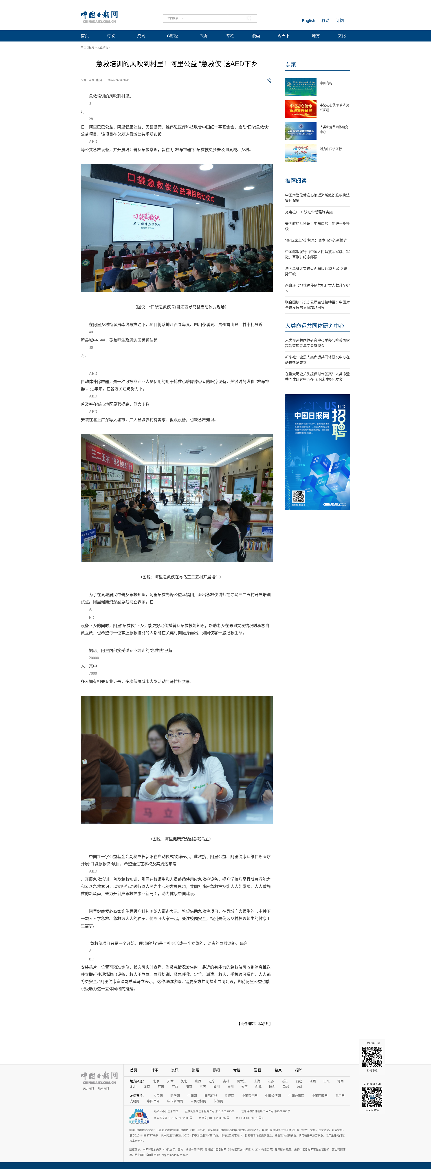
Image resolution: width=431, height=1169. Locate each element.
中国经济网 (273, 1095)
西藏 (258, 1086)
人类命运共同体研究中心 (314, 326)
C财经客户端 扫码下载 (372, 1057)
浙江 (285, 1081)
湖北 (133, 1086)
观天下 (283, 36)
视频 (204, 36)
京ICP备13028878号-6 (250, 1118)
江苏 (271, 1081)
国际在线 (211, 1095)
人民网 (158, 1095)
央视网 (229, 1095)
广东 (161, 1086)
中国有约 (326, 83)
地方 (316, 36)
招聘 (298, 1070)
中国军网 (153, 1101)
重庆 (203, 1086)
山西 (198, 1081)
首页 (85, 36)
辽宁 (212, 1081)
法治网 (218, 1101)
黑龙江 (241, 1081)
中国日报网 (87, 47)
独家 (278, 1070)
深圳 (300, 1086)
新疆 (286, 1086)
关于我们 (88, 1088)
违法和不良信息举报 (166, 1111)
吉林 (226, 1081)
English (308, 20)
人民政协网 (198, 1101)
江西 (313, 1081)
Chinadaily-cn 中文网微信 (372, 1097)
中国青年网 (249, 1095)
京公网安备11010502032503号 (173, 1118)
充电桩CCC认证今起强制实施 (309, 212)
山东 (326, 1081)
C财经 (172, 36)
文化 (342, 36)
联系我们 (103, 1088)
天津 (170, 1081)
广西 (175, 1086)
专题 (290, 65)
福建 (299, 1081)
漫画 (256, 36)
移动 (325, 20)
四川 (216, 1086)
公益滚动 (102, 47)
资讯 (141, 36)
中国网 (192, 1095)
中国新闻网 (175, 1101)
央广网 (340, 1095)
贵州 (230, 1086)
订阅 (340, 20)
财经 (195, 1070)
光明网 (134, 1101)
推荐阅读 (296, 181)
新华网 (175, 1095)
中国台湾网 (296, 1095)
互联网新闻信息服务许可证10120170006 (210, 1111)
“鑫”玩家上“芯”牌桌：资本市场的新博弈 (316, 240)
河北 (184, 1081)
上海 (257, 1081)
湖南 (147, 1086)
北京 (156, 1081)
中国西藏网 (320, 1095)
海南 (189, 1086)
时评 (154, 1070)
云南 (244, 1086)
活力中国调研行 (331, 149)
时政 (111, 36)
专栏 (230, 36)
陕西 (272, 1086)
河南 (340, 1081)
